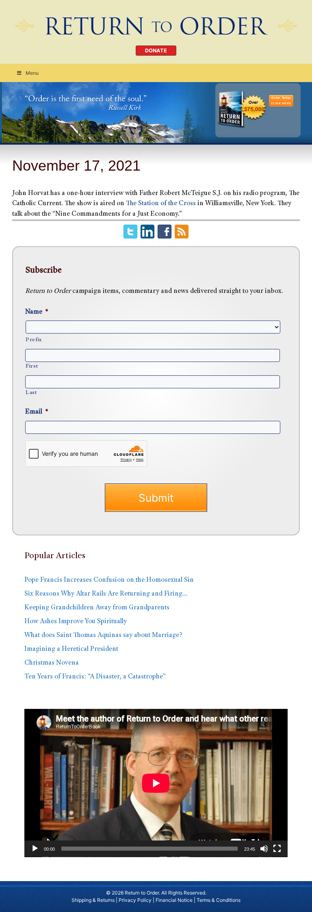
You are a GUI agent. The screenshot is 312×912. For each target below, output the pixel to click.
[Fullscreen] (277, 849)
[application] (156, 783)
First (32, 366)
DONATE (156, 51)
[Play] (35, 849)
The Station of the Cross (161, 203)
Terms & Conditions (218, 900)
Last (31, 393)
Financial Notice (174, 900)
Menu (32, 73)
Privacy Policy (135, 900)
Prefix (34, 340)
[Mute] (264, 849)
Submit (156, 498)
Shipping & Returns (93, 900)
